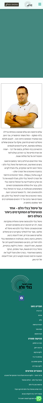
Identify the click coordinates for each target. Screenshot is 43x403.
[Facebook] (21, 298)
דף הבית (39, 80)
